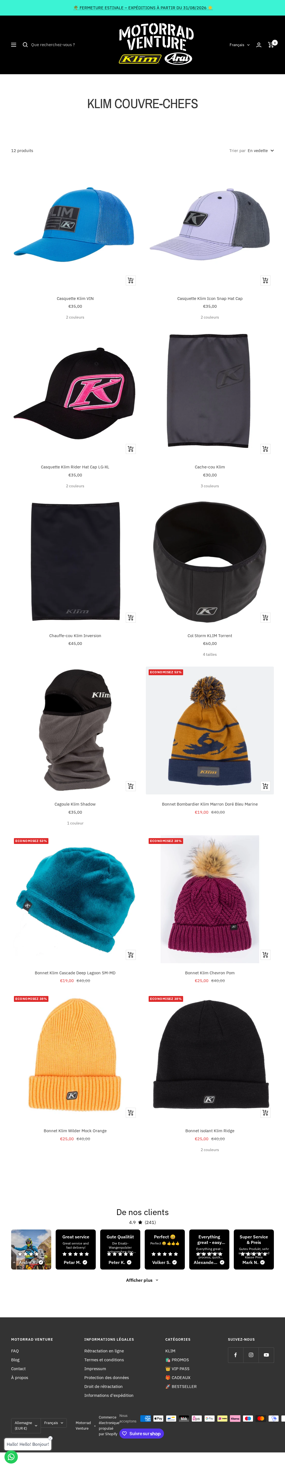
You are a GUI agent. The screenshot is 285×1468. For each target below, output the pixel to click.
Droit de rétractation (103, 1386)
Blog (15, 1359)
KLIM (170, 1350)
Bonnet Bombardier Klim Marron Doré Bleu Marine (210, 804)
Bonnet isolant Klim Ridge (209, 1130)
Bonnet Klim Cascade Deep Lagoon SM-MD (75, 972)
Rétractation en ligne (104, 1350)
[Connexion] (258, 45)
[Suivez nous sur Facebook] (235, 1355)
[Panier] (271, 45)
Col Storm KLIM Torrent (210, 635)
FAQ (15, 1350)
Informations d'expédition (109, 1395)
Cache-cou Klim (210, 467)
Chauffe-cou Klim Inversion (75, 635)
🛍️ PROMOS (177, 1359)
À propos (19, 1377)
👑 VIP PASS (177, 1368)
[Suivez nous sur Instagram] (251, 1355)
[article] (31, 1249)
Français (237, 44)
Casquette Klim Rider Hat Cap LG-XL (75, 467)
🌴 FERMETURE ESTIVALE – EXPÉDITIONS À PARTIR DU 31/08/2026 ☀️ (143, 7)
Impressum (95, 1368)
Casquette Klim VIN (75, 298)
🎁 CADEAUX (177, 1377)
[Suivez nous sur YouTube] (266, 1355)
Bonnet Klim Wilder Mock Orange (75, 1130)
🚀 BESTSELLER (181, 1386)
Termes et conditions (104, 1359)
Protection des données (106, 1377)
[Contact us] (11, 1457)
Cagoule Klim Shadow (75, 804)
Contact (18, 1368)
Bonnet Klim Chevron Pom (210, 972)
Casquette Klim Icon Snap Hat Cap (210, 298)
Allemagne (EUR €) (23, 1425)
